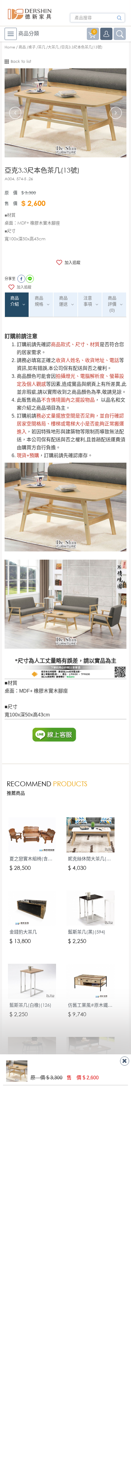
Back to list (21, 61)
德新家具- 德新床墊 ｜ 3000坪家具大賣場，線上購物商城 (29, 14)
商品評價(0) (112, 304)
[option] (65, 112)
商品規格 (39, 301)
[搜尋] (119, 20)
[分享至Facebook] (21, 279)
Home (10, 47)
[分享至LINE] (30, 279)
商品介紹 (14, 301)
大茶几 (53, 47)
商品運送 (63, 301)
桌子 (32, 47)
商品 (22, 47)
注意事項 (87, 301)
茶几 (41, 47)
